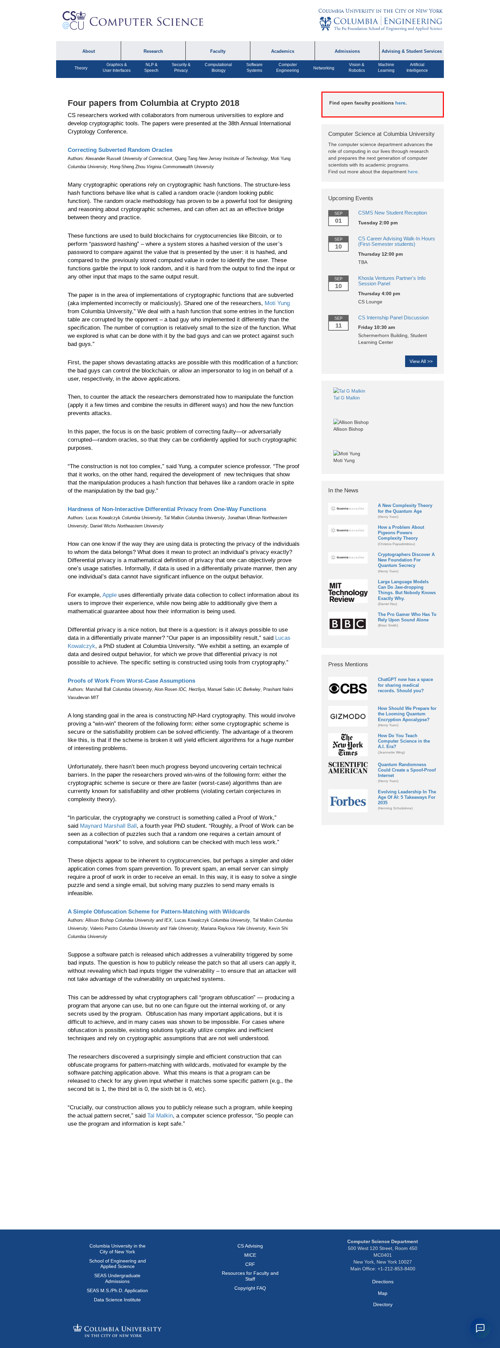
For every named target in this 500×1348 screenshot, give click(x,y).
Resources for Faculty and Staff (250, 1276)
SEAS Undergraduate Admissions (117, 1278)
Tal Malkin (160, 1115)
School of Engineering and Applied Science (117, 1263)
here (400, 103)
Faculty (218, 51)
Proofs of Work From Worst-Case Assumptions (131, 681)
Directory (383, 1304)
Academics (282, 51)
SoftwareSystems (254, 67)
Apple (109, 595)
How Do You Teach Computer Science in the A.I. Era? (404, 741)
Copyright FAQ (250, 1288)
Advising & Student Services (412, 51)
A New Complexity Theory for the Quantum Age (405, 508)
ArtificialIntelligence (417, 67)
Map (382, 1293)
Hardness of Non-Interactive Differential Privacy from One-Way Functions (167, 509)
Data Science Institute (117, 1299)
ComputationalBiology (218, 67)
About (88, 51)
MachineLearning (386, 67)
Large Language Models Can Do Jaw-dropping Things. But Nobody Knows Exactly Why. (407, 590)
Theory (80, 68)
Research (153, 51)
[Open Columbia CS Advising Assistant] (480, 1328)
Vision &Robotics (357, 67)
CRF (250, 1264)
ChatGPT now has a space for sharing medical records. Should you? (405, 685)
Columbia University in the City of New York (380, 11)
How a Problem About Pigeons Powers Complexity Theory (401, 533)
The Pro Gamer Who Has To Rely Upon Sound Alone (407, 617)
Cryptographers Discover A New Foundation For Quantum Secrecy (406, 560)
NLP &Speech (151, 67)
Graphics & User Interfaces (117, 67)
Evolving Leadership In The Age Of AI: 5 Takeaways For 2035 (407, 797)
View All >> (421, 361)
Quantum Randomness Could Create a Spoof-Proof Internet (407, 770)
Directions (383, 1281)
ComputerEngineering (287, 67)
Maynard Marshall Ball (108, 826)
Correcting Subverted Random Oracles (120, 150)
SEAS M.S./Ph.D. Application (117, 1290)
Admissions (347, 51)
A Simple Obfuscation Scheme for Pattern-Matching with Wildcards (159, 911)
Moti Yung (277, 303)
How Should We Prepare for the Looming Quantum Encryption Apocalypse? (407, 714)
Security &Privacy (181, 67)
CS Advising (250, 1246)
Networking (323, 68)
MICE (250, 1255)
